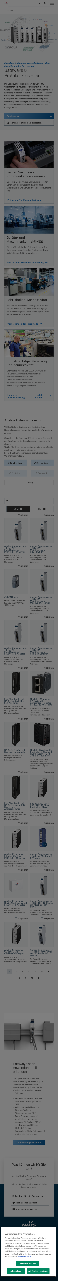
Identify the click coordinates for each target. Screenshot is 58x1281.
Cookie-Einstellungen (27, 1263)
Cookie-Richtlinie (24, 1256)
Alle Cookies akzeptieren (38, 1271)
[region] (28, 1252)
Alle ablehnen (16, 1271)
